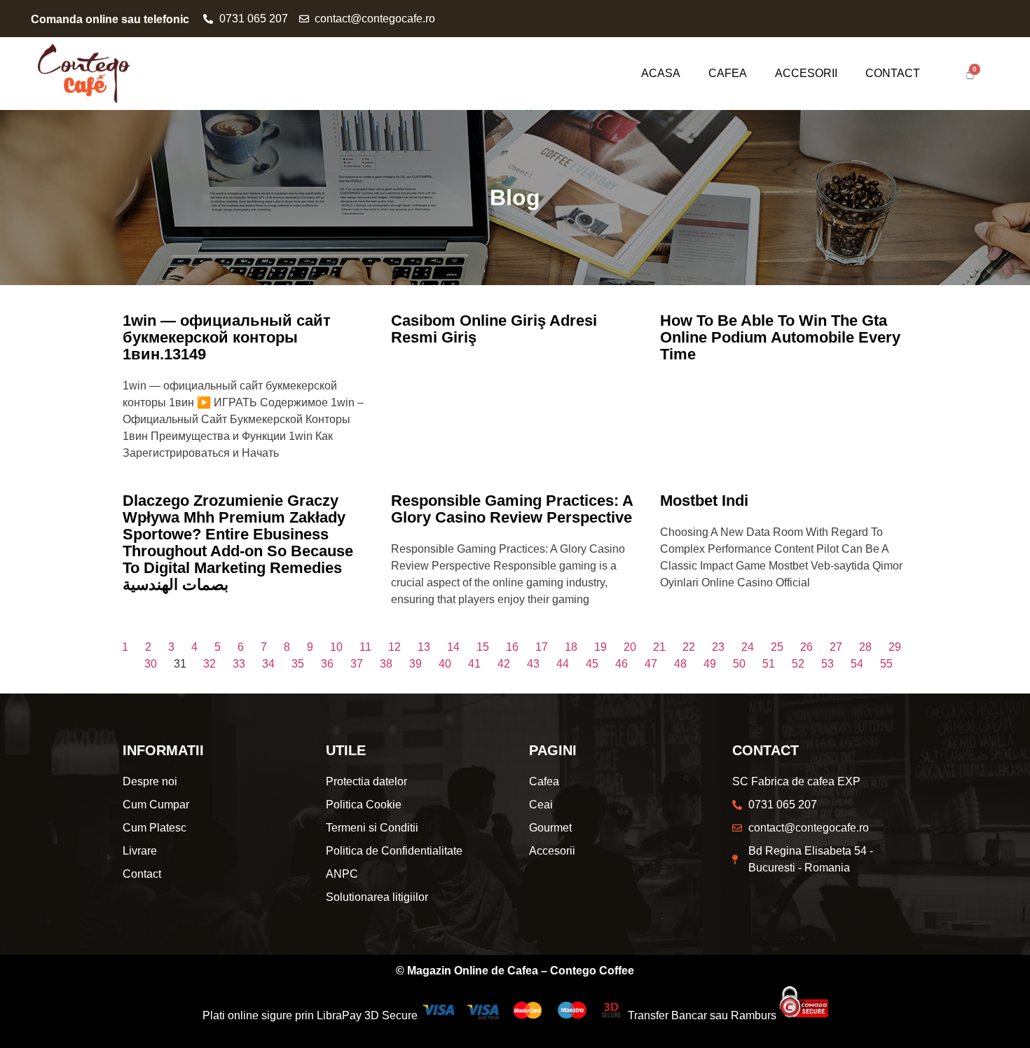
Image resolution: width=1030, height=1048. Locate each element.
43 (533, 664)
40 (445, 664)
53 (827, 664)
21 (659, 647)
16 (512, 647)
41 (474, 664)
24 (747, 647)
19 (600, 647)
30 (150, 664)
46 (621, 664)
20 (630, 647)
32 (209, 664)
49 (709, 664)
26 (806, 647)
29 (894, 647)
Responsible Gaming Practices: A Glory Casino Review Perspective (512, 509)
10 (336, 647)
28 (865, 647)
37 (356, 664)
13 (424, 647)
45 (592, 664)
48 (680, 664)
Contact (892, 73)
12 (394, 647)
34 (268, 664)
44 (562, 664)
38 (386, 664)
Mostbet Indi (704, 500)
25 (777, 647)
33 (239, 664)
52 (798, 664)
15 (482, 647)
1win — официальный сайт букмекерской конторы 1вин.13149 (227, 337)
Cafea (727, 73)
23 (718, 647)
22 (688, 647)
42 (503, 664)
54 (857, 664)
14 (453, 647)
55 (886, 664)
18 (571, 647)
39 (415, 664)
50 (739, 664)
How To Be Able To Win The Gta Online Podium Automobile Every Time (780, 337)
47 (651, 664)
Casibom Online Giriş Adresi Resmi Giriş (494, 329)
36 (327, 664)
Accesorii (806, 73)
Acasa (660, 73)
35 (297, 664)
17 (541, 647)
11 (365, 647)
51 (768, 664)
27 (836, 647)
